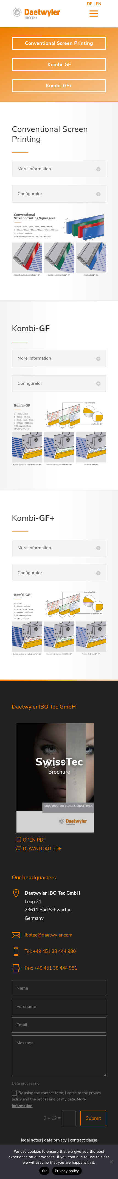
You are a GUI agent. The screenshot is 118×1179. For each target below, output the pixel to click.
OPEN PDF (34, 840)
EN (98, 4)
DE (89, 4)
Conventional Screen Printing (59, 43)
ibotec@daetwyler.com (48, 935)
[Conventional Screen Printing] (59, 244)
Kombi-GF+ (59, 85)
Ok (44, 1171)
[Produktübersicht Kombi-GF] (59, 433)
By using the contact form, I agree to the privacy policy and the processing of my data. (56, 1099)
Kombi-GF (59, 64)
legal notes (31, 1140)
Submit (93, 1118)
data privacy (55, 1140)
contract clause (83, 1140)
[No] (111, 1161)
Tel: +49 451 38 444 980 (50, 951)
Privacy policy (67, 1171)
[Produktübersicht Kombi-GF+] (59, 623)
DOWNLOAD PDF (42, 849)
